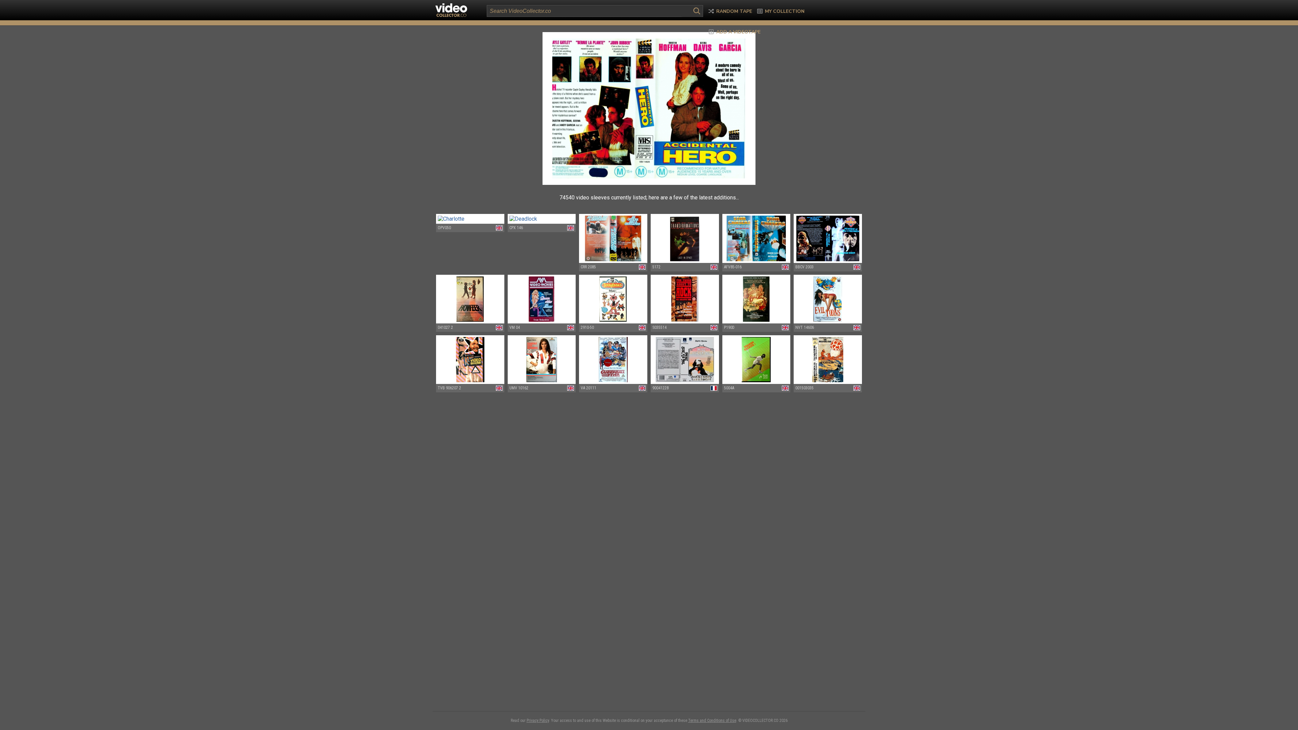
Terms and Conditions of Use (712, 720)
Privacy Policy (538, 720)
